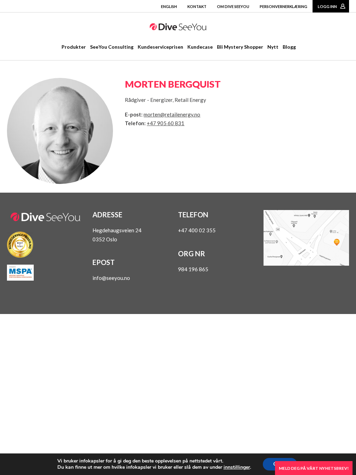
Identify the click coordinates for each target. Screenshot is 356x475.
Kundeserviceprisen (160, 47)
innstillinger (237, 467)
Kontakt (197, 6)
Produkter (74, 47)
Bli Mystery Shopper (240, 47)
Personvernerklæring (283, 6)
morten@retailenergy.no (172, 114)
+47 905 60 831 (165, 123)
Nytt (272, 47)
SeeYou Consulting (112, 47)
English (169, 6)
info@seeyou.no (111, 278)
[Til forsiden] (178, 28)
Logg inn (327, 6)
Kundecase (200, 47)
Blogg (289, 47)
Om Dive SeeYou (233, 6)
